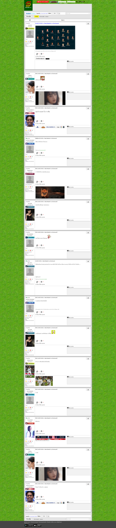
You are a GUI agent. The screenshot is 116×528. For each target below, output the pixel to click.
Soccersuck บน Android (43, 279)
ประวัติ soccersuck (54, 522)
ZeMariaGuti (30, 360)
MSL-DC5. (30, 262)
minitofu (30, 25)
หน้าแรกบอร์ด (41, 16)
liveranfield (30, 420)
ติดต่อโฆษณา (59, 522)
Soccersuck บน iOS (42, 150)
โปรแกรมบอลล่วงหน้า (42, 522)
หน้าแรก (25, 522)
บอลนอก (46, 16)
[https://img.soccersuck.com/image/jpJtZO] (55, 49)
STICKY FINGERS (30, 140)
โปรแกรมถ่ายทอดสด (34, 522)
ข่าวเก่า (29, 522)
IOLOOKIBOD (30, 234)
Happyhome (30, 170)
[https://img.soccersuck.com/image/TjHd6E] (50, 198)
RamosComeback (30, 109)
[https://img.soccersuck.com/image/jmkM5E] (50, 104)
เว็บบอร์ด (48, 522)
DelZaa (30, 75)
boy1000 (30, 203)
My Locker (71, 61)
